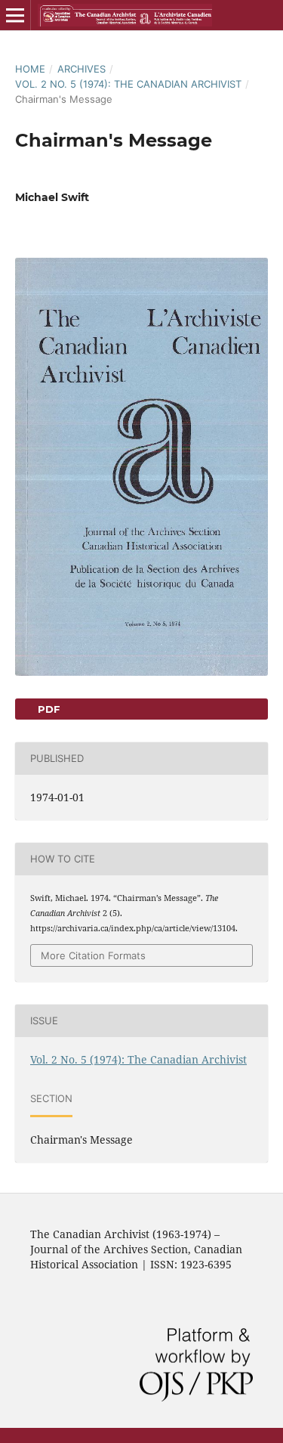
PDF (47, 709)
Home (30, 69)
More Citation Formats (93, 955)
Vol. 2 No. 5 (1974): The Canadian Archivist (128, 84)
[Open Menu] (15, 15)
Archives (81, 69)
